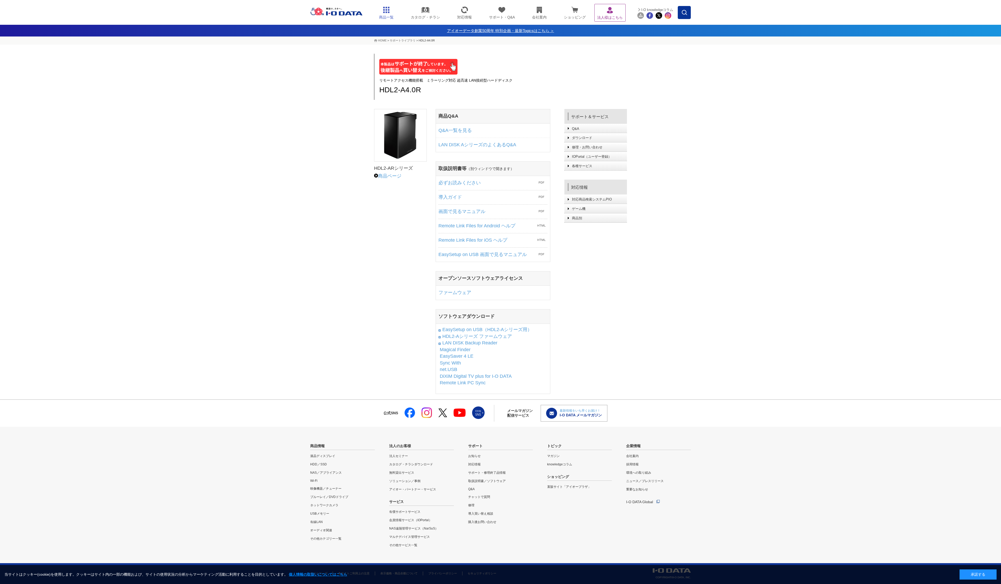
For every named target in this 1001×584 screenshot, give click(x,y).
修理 (471, 505)
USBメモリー (319, 513)
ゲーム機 (578, 209)
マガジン (553, 456)
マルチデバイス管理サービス (409, 537)
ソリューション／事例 (404, 481)
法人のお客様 (400, 446)
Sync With (450, 363)
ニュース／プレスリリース (645, 481)
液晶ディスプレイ (322, 456)
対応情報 (579, 187)
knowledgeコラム (559, 464)
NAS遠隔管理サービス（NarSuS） (413, 528)
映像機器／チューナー (325, 488)
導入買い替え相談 (480, 513)
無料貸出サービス (401, 473)
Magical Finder (455, 349)
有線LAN (316, 522)
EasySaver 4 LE (456, 356)
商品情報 (317, 446)
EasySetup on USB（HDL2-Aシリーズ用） (487, 329)
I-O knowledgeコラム (657, 10)
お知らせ (474, 456)
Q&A (575, 129)
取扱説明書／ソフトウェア (487, 481)
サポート (475, 446)
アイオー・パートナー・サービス (412, 489)
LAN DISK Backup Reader (469, 342)
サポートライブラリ (403, 40)
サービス (396, 502)
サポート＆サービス (590, 116)
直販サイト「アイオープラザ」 (569, 487)
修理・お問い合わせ (587, 147)
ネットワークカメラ (324, 505)
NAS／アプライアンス (326, 473)
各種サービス (582, 166)
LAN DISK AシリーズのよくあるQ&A (477, 144)
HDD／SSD (318, 464)
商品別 (577, 218)
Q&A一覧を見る (455, 130)
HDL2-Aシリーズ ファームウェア (477, 336)
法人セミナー (398, 456)
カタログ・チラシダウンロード (411, 464)
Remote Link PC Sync (463, 382)
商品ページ (389, 176)
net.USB (448, 369)
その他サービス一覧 (403, 545)
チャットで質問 (479, 497)
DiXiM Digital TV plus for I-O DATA (476, 376)
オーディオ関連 (321, 530)
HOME (382, 40)
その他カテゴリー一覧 (325, 538)
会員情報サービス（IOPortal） (410, 520)
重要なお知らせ (637, 489)
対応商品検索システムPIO (592, 199)
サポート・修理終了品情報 (487, 473)
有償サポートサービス (404, 512)
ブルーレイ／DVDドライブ (329, 497)
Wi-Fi (314, 481)
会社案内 (632, 456)
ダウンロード (582, 138)
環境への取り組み (638, 473)
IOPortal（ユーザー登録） (592, 157)
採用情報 (632, 464)
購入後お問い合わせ (482, 522)
